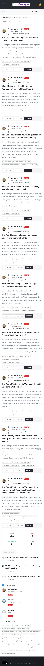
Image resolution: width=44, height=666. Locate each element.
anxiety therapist (6, 61)
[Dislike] (8, 34)
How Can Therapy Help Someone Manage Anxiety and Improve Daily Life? (20, 236)
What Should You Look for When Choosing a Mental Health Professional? (21, 187)
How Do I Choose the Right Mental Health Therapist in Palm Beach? (20, 38)
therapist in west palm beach (24, 113)
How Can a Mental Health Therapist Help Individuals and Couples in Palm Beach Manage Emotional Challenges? (20, 490)
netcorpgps (12, 600)
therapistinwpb (16, 29)
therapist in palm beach (8, 113)
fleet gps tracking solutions (28, 634)
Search (6, 12)
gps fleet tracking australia (9, 638)
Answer (28, 69)
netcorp (11, 610)
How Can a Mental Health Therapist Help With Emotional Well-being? (22, 385)
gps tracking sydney (33, 644)
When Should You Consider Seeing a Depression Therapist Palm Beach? (18, 87)
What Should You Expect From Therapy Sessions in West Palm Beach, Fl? (19, 285)
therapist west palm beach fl (29, 310)
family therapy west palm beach (10, 634)
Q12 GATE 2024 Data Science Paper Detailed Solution (23, 576)
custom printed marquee (8, 628)
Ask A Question (37, 12)
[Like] (8, 28)
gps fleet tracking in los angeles (10, 641)
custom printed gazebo (23, 628)
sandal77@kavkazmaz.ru (30, 650)
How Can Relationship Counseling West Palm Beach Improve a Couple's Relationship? (22, 136)
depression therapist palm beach (11, 64)
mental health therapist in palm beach (12, 362)
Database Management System (21, 33)
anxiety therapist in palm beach (21, 61)
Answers (12, 552)
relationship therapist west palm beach (12, 516)
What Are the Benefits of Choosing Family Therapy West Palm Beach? (20, 333)
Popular (5, 552)
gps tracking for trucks (26, 641)
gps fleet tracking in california (26, 638)
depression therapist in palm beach (11, 631)
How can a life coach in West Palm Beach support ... (22, 557)
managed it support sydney (24, 647)
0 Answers (11, 560)
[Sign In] (40, 4)
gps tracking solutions (20, 644)
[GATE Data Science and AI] (21, 4)
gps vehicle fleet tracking (8, 647)
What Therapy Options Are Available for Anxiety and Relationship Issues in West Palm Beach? (22, 438)
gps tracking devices (7, 644)
